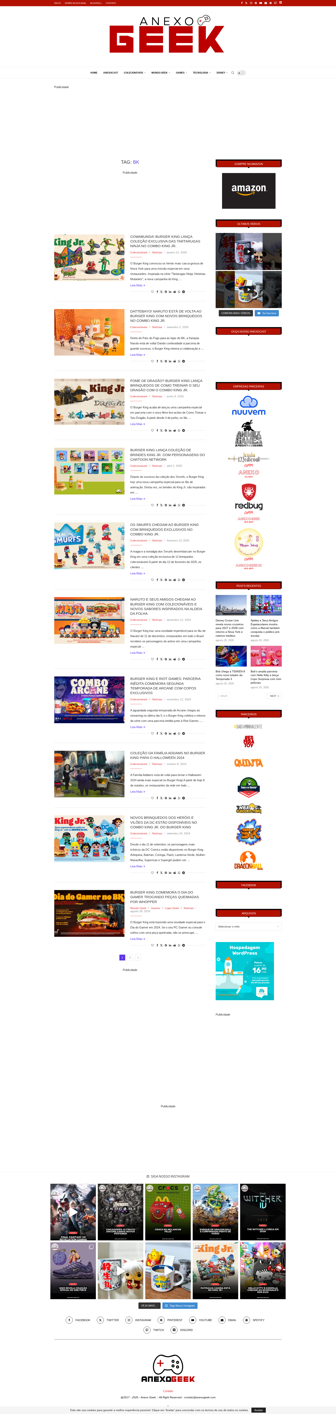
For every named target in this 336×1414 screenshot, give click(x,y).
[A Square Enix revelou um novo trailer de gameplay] (73, 1212)
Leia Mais (136, 285)
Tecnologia (200, 72)
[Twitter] (246, 3)
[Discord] (280, 3)
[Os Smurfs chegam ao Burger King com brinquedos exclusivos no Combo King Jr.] (89, 545)
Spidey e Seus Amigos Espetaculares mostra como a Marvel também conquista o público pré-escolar (265, 628)
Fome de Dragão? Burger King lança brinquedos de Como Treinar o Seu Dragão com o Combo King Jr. (166, 385)
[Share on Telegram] (183, 291)
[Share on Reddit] (174, 291)
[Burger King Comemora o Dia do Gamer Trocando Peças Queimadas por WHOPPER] (89, 913)
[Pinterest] (256, 3)
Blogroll (96, 3)
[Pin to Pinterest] (166, 291)
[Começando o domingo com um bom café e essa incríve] (120, 1270)
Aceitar (258, 1410)
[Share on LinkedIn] (170, 291)
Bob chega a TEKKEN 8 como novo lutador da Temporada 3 (230, 675)
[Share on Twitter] (161, 291)
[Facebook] (241, 3)
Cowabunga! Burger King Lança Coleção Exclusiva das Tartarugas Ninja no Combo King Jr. (165, 241)
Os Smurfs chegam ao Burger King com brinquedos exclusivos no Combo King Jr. (164, 529)
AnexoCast (110, 72)
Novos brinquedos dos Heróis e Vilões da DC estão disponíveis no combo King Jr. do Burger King (163, 822)
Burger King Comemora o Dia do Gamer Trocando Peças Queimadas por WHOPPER (164, 897)
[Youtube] (260, 3)
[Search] (233, 72)
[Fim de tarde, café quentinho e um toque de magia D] (168, 1270)
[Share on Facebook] (157, 291)
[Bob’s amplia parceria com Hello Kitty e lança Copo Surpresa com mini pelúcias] (266, 656)
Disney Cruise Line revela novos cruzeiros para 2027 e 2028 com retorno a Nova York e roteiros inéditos (230, 628)
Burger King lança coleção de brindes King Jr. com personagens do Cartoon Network (167, 455)
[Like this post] (152, 291)
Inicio (57, 3)
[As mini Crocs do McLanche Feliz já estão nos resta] (168, 1212)
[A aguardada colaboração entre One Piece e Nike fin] (73, 1270)
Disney (221, 72)
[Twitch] (275, 3)
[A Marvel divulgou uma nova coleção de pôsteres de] (120, 1212)
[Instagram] (251, 3)
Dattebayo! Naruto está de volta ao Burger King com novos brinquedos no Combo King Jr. (166, 316)
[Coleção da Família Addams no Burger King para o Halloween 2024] (89, 774)
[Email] (265, 3)
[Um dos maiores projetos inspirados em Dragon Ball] (215, 1212)
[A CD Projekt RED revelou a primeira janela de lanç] (263, 1212)
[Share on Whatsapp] (179, 291)
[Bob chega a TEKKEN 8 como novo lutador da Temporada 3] (231, 656)
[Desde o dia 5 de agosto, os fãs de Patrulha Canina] (215, 1270)
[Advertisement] (168, 117)
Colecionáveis (133, 72)
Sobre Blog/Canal (75, 3)
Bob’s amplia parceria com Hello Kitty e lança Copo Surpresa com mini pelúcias (266, 677)
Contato (111, 3)
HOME (93, 72)
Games (180, 72)
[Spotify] (271, 3)
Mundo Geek (159, 72)
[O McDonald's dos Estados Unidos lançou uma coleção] (263, 1270)
